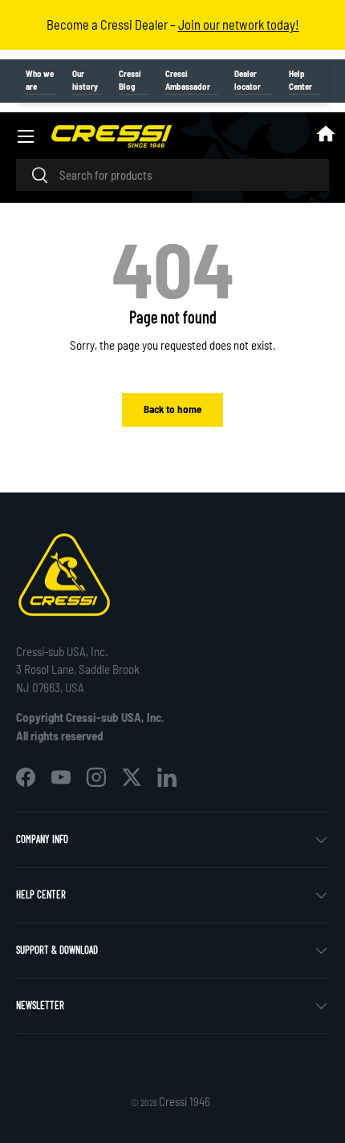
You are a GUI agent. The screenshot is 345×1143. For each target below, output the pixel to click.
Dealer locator (247, 80)
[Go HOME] (326, 136)
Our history (85, 80)
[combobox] (172, 175)
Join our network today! (238, 24)
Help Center (300, 80)
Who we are (40, 80)
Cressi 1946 (186, 1101)
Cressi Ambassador (187, 80)
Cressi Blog (130, 80)
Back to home (172, 409)
